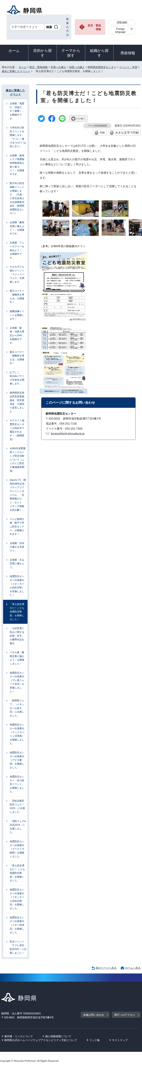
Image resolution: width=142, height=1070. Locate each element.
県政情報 (128, 53)
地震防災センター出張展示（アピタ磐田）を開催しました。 (17, 760)
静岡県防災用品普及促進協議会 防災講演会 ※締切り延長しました (17, 402)
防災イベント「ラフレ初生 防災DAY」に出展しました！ (18, 947)
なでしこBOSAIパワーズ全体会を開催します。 (17, 378)
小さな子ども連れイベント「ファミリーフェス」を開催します (17, 274)
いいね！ (80, 118)
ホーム (14, 51)
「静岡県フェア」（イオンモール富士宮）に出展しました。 (17, 708)
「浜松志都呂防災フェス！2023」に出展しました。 (17, 806)
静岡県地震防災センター (102, 67)
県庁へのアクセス (124, 1014)
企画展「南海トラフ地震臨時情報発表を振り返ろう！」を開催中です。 (17, 165)
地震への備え (77, 67)
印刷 (102, 132)
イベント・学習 (128, 67)
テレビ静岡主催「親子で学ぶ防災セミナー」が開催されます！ (17, 526)
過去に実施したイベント (16, 71)
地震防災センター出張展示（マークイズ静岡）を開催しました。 (17, 849)
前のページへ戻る (106, 967)
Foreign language (120, 30)
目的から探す (42, 53)
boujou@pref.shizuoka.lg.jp (68, 433)
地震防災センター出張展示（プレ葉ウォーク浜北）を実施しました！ (17, 682)
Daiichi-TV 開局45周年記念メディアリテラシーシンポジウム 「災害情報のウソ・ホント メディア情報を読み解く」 (18, 495)
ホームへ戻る (133, 967)
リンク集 (94, 1040)
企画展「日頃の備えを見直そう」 (17, 547)
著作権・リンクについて (18, 1036)
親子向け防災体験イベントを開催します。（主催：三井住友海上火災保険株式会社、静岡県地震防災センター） (17, 198)
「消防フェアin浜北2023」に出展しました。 (18, 827)
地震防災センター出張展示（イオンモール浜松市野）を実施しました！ (17, 585)
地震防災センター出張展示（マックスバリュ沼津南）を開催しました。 (17, 734)
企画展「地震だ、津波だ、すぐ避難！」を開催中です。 (17, 111)
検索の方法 (67, 27)
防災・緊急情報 (94, 27)
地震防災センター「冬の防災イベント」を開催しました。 (17, 784)
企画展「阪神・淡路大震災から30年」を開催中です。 (17, 335)
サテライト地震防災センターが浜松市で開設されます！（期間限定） (17, 430)
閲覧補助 (122, 22)
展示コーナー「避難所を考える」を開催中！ (17, 296)
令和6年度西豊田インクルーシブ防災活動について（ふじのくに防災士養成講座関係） (18, 459)
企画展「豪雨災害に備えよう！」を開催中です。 (17, 228)
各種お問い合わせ (93, 1014)
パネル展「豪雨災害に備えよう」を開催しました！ (17, 658)
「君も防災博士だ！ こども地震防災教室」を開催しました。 (17, 873)
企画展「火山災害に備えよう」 (17, 563)
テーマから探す (70, 53)
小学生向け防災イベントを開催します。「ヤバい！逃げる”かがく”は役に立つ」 (18, 137)
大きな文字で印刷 (127, 132)
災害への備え (58, 67)
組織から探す (99, 53)
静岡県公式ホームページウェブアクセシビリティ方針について (40, 1040)
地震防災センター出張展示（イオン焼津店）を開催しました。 (17, 925)
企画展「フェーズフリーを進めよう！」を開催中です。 (17, 250)
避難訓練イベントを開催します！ (17, 315)
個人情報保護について (58, 1036)
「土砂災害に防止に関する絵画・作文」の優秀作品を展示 (17, 636)
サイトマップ (120, 1040)
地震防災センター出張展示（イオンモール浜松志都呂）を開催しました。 (17, 899)
